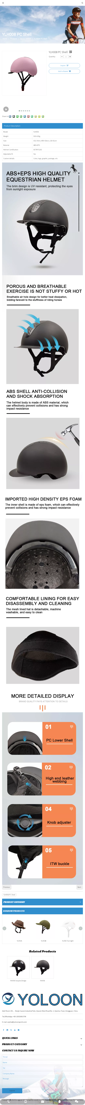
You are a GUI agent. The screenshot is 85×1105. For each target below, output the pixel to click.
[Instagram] (18, 1030)
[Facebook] (3, 1030)
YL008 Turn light (66, 941)
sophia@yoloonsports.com (17, 1022)
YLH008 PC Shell (9, 895)
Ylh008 (42, 980)
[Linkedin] (7, 1030)
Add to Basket (63, 71)
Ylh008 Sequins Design (18, 980)
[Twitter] (11, 1030)
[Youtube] (14, 1030)
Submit (12, 1091)
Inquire (63, 65)
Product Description (12, 126)
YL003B (42, 941)
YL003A (18, 941)
